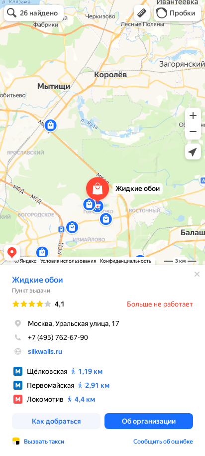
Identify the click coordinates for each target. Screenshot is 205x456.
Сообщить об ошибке (163, 441)
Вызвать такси (44, 441)
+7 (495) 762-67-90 (58, 337)
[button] (142, 13)
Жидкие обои (37, 280)
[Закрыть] (197, 274)
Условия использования (68, 261)
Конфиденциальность (125, 261)
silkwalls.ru (45, 351)
